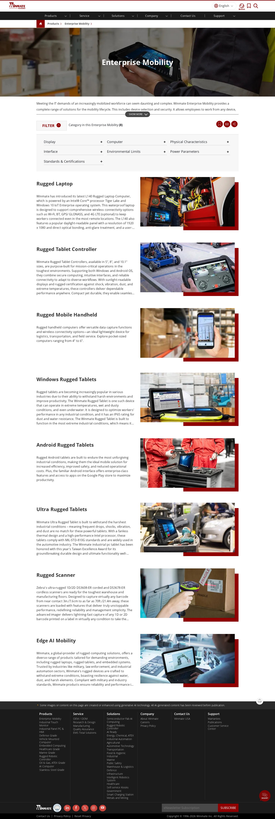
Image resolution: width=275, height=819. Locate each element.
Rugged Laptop (54, 183)
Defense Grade (48, 735)
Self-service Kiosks (118, 787)
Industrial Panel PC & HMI (51, 730)
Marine (111, 759)
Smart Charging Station (120, 794)
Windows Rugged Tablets (66, 379)
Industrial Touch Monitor (48, 724)
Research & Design (84, 722)
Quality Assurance (83, 729)
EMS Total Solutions (84, 732)
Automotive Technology (120, 746)
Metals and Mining (117, 798)
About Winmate (149, 718)
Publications (215, 722)
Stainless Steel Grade (51, 770)
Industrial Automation (119, 739)
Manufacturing (81, 726)
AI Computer (46, 766)
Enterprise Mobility (77, 23)
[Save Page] (219, 123)
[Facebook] (76, 808)
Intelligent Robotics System (118, 779)
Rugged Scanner (55, 575)
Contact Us (188, 16)
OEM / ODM (80, 718)
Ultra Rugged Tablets (61, 509)
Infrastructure (115, 773)
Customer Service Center (218, 727)
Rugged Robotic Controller (48, 758)
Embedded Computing (52, 745)
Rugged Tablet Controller (66, 249)
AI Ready (112, 732)
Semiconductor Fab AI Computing (119, 720)
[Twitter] (84, 808)
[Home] (40, 24)
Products (53, 23)
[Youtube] (102, 808)
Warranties (214, 718)
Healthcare (113, 784)
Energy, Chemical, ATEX (120, 735)
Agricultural (113, 742)
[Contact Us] (227, 124)
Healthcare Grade (49, 749)
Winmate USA (182, 718)
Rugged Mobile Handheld (66, 314)
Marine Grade (47, 752)
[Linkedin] (67, 808)
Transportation (115, 749)
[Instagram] (93, 808)
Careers (145, 722)
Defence (112, 770)
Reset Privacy (82, 816)
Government (114, 791)
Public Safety (114, 763)
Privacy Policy (148, 726)
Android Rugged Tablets (65, 444)
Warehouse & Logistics (120, 766)
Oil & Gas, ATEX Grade (52, 762)
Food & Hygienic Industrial (116, 754)
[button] (264, 796)
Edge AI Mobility (56, 640)
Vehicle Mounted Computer (49, 740)
